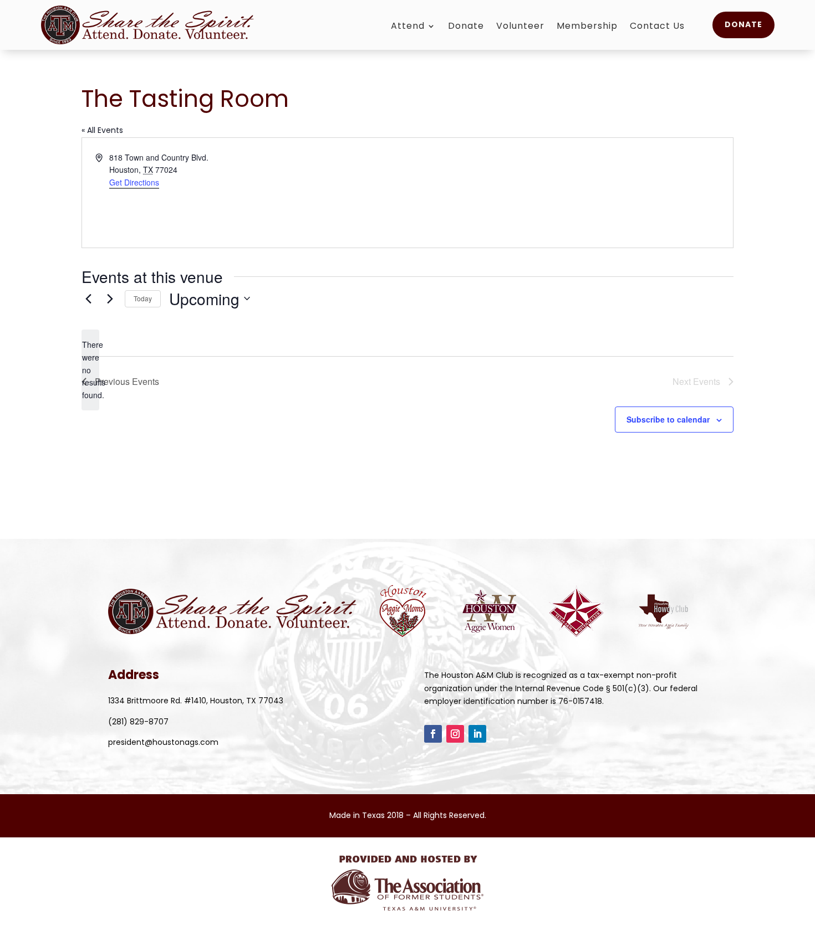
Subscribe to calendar (668, 419)
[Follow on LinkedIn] (477, 734)
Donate (466, 27)
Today (143, 298)
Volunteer (520, 27)
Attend (408, 27)
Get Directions (134, 182)
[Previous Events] (88, 298)
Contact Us (657, 27)
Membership (587, 27)
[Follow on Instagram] (455, 734)
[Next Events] (109, 298)
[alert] (90, 370)
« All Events (102, 130)
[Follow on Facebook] (433, 734)
